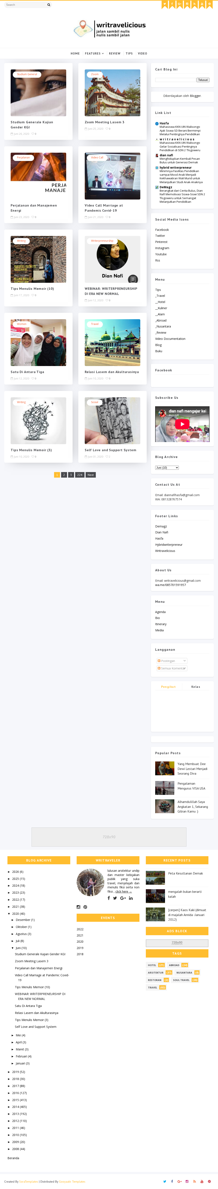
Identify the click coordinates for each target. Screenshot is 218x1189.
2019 (16, 1072)
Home (75, 53)
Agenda (160, 612)
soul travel (181, 980)
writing (21, 241)
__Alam (160, 314)
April (19, 1042)
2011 (16, 1128)
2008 (16, 1149)
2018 (16, 1079)
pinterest (161, 242)
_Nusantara (163, 326)
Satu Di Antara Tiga (27, 372)
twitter (160, 236)
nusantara (184, 972)
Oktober (22, 927)
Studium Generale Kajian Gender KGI (40, 954)
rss (157, 260)
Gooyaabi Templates (72, 1181)
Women (21, 324)
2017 (16, 1086)
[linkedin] (131, 898)
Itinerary (160, 624)
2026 (16, 872)
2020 (16, 914)
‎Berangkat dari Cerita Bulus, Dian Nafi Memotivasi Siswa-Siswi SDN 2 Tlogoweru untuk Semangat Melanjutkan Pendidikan (182, 196)
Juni (19, 948)
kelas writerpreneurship (195, 687)
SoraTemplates (28, 1181)
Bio (157, 618)
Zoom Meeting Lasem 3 (105, 122)
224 (79, 475)
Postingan (167, 661)
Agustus (22, 934)
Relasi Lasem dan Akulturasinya (112, 372)
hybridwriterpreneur (168, 545)
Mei (19, 1035)
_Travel (160, 296)
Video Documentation (170, 339)
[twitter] (165, 5)
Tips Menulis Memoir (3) (31, 450)
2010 (16, 1135)
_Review (160, 332)
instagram (162, 248)
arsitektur (156, 972)
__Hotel (160, 302)
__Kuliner (161, 308)
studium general (27, 74)
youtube (161, 254)
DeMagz (166, 187)
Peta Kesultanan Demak (185, 873)
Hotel (152, 965)
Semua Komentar (172, 668)
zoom (95, 74)
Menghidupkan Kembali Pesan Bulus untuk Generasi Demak (180, 160)
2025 (16, 879)
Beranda (13, 1158)
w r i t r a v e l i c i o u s (177, 139)
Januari (21, 1063)
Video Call (97, 157)
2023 (16, 892)
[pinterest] (209, 5)
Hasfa (164, 123)
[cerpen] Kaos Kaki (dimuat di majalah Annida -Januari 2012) (187, 915)
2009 (16, 1142)
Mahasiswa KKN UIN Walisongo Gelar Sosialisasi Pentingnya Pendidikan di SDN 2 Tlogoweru (180, 146)
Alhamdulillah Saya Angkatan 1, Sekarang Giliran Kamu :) (193, 806)
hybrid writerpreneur (176, 167)
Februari (22, 1056)
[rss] (194, 5)
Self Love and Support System (110, 450)
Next (91, 475)
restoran (154, 980)
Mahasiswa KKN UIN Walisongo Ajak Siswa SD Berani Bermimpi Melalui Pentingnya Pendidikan (180, 130)
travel (95, 324)
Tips (129, 53)
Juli (18, 941)
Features (93, 53)
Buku (158, 351)
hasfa (159, 538)
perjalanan (23, 157)
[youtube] (202, 5)
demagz (161, 526)
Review (114, 53)
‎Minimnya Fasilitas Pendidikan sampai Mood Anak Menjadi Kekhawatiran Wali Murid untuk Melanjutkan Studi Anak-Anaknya (181, 176)
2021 (16, 907)
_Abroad (160, 320)
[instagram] (187, 5)
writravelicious (165, 551)
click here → (123, 891)
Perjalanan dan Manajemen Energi (38, 968)
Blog (158, 345)
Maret (20, 1049)
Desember (23, 920)
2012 (16, 1121)
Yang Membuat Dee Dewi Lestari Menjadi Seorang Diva (192, 768)
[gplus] (179, 5)
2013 (16, 1114)
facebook (162, 230)
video (142, 53)
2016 (16, 1093)
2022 (16, 899)
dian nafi (166, 155)
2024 (16, 885)
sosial (94, 402)
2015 (16, 1100)
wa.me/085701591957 (170, 585)
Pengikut (168, 687)
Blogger (195, 96)
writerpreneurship (102, 241)
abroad (174, 965)
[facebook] (172, 5)
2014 (16, 1107)
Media (159, 630)
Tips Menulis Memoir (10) (32, 288)
